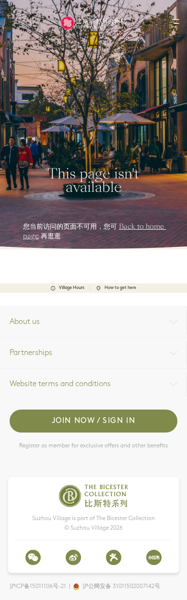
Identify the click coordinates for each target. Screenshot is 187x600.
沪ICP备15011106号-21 (38, 586)
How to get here (120, 288)
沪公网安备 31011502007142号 (121, 586)
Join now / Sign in (94, 421)
